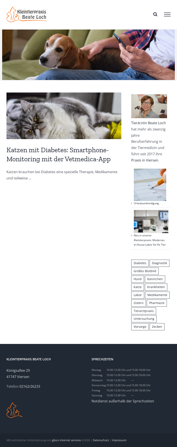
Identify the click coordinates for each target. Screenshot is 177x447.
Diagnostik (159, 263)
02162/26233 (29, 386)
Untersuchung (144, 319)
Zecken (157, 327)
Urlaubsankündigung (146, 203)
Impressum (119, 440)
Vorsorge (140, 327)
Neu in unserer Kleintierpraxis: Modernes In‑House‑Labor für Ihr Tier (150, 240)
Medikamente (157, 295)
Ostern (139, 303)
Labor (138, 295)
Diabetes (140, 263)
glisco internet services (66, 440)
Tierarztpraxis (144, 311)
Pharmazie (156, 303)
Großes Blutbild (145, 271)
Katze (138, 287)
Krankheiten (156, 287)
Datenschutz (101, 440)
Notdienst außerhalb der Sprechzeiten (123, 401)
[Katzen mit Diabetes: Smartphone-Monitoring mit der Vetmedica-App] (63, 116)
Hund (138, 279)
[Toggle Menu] (167, 14)
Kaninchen (155, 279)
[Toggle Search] (155, 14)
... (30, 178)
